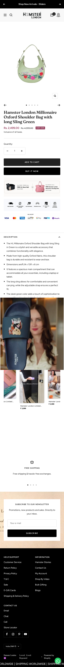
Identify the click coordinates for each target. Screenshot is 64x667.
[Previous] (5, 105)
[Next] (59, 105)
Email (6, 610)
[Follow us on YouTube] (25, 634)
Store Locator (10, 627)
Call (5, 622)
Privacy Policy (10, 573)
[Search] (11, 15)
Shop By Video (42, 579)
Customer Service (12, 562)
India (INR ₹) (11, 646)
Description (10, 237)
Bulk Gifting (40, 584)
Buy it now (32, 171)
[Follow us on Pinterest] (19, 634)
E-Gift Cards (10, 590)
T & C (6, 579)
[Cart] (51, 15)
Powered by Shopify (49, 656)
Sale (6, 584)
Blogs (38, 590)
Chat (6, 616)
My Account (41, 573)
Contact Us (40, 568)
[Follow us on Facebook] (7, 634)
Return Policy (10, 568)
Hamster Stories (43, 562)
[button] (32, 383)
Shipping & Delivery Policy (16, 596)
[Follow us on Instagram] (13, 634)
